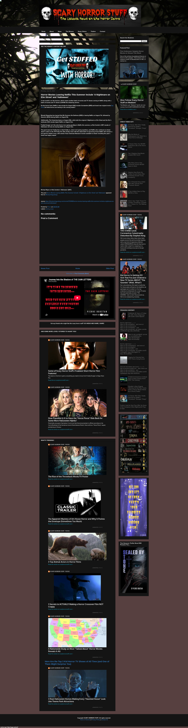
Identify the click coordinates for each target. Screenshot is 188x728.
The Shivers (70, 31)
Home (43, 31)
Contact (102, 31)
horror (47, 209)
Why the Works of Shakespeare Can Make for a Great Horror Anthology (137, 136)
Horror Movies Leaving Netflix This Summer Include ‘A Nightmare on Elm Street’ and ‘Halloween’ (76, 193)
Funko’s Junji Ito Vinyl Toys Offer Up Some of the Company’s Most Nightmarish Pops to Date (133, 406)
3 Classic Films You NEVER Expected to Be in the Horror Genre (137, 145)
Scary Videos (82, 31)
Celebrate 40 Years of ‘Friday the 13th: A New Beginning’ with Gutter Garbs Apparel (137, 314)
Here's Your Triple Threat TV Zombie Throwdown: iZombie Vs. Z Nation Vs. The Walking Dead (137, 203)
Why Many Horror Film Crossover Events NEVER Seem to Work (136, 164)
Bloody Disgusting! (51, 194)
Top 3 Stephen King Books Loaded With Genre (136, 154)
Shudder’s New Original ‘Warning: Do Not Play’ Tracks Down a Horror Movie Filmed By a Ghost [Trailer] (137, 389)
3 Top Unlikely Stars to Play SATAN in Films (136, 192)
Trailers (93, 31)
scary (51, 209)
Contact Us (104, 719)
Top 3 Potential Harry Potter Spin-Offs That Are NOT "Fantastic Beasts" (136, 183)
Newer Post (45, 268)
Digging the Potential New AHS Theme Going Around (136, 358)
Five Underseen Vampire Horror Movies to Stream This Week (132, 52)
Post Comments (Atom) (82, 273)
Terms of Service (85, 719)
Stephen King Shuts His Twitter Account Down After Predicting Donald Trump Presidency (136, 175)
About (52, 31)
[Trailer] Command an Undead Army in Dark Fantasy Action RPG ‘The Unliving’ (137, 378)
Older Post (110, 268)
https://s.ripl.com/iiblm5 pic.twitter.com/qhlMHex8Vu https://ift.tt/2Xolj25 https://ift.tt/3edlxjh (137, 337)
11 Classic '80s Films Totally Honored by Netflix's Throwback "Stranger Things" (137, 126)
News (59, 31)
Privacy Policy (95, 719)
